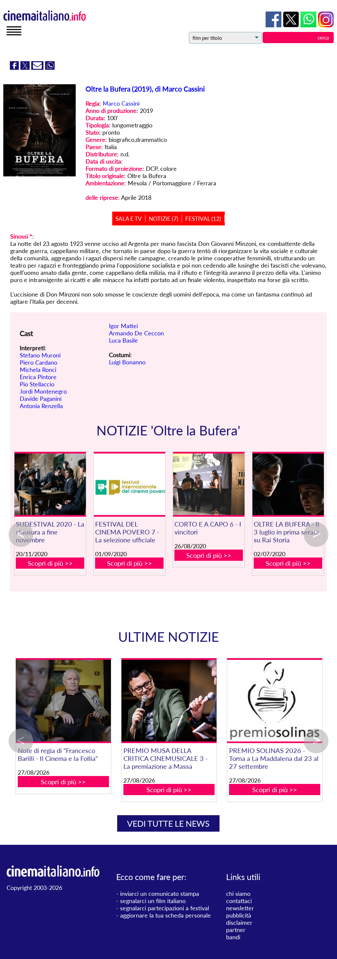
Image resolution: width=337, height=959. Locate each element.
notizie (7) (163, 218)
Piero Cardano (38, 362)
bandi (233, 937)
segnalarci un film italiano (153, 900)
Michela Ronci (38, 369)
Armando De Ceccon (136, 333)
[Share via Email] (38, 67)
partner (236, 929)
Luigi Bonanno (127, 362)
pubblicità (238, 915)
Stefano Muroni (40, 355)
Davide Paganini (41, 398)
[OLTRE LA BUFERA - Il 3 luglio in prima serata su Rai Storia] (288, 484)
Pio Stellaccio (37, 384)
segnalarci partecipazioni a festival (164, 908)
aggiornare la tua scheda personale (165, 915)
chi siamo (238, 893)
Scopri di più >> (50, 563)
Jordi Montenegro (43, 391)
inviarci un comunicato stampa (159, 893)
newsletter (240, 908)
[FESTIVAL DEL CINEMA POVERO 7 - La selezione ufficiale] (129, 484)
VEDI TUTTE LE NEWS (168, 823)
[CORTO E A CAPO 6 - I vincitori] (209, 484)
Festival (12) (203, 218)
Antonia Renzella (41, 405)
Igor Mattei (123, 325)
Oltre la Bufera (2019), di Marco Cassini (145, 89)
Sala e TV (129, 218)
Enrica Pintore (38, 376)
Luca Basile (123, 340)
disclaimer (239, 922)
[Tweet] (25, 67)
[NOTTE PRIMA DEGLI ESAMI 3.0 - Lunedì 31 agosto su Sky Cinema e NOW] (136, 700)
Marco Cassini (121, 103)
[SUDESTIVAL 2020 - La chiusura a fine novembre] (50, 484)
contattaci (239, 900)
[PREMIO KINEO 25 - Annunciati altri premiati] (241, 700)
